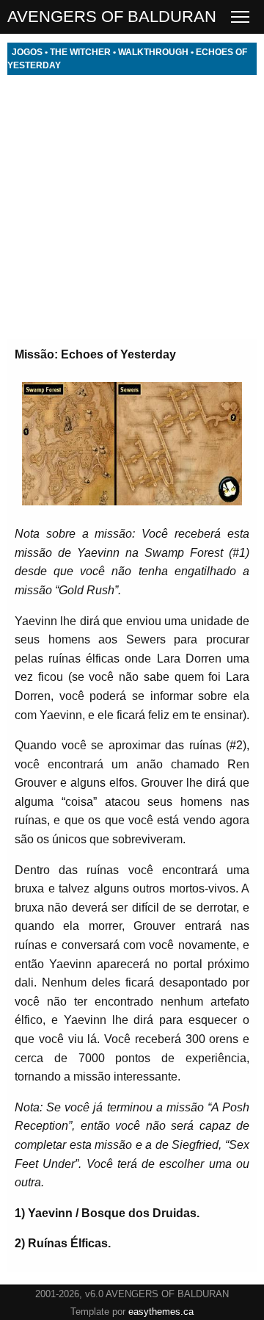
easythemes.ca (161, 1311)
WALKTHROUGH (153, 52)
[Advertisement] (132, 207)
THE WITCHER (80, 52)
